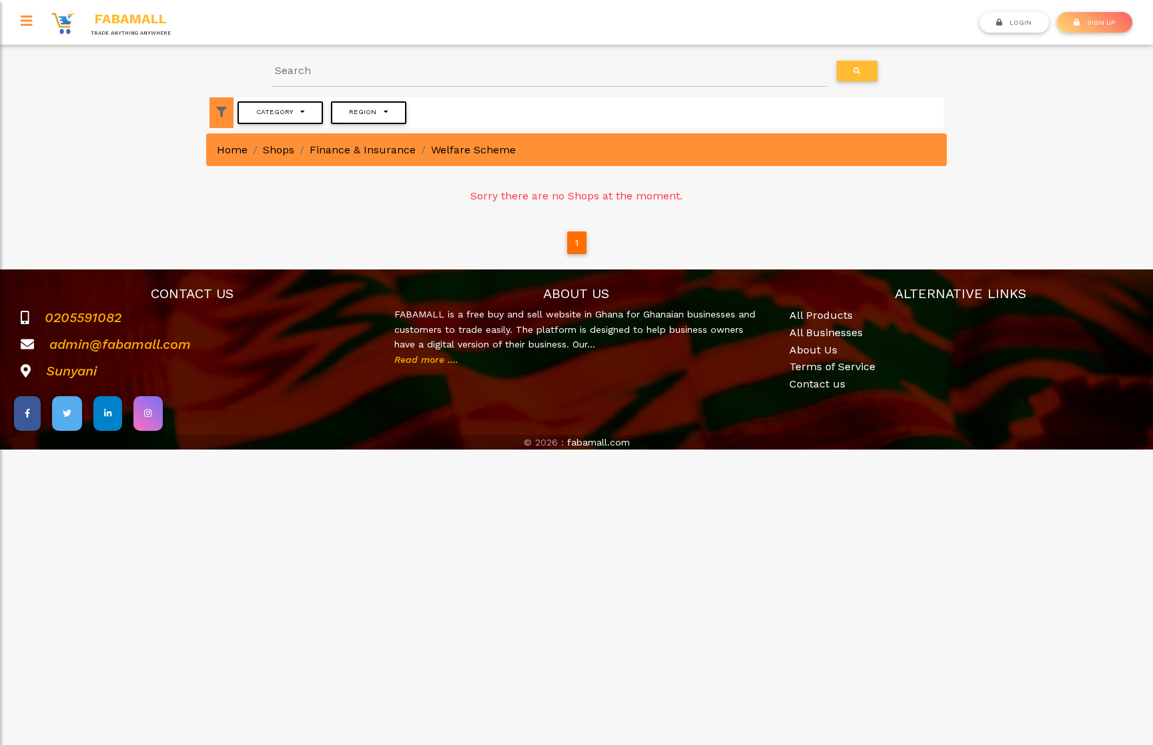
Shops (278, 149)
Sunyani (71, 371)
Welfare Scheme (473, 149)
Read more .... (426, 359)
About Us (813, 349)
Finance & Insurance (363, 149)
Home (232, 149)
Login (1020, 22)
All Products (821, 315)
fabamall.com (598, 442)
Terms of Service (832, 366)
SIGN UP (1100, 22)
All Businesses (826, 332)
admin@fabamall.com (120, 344)
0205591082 (83, 317)
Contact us (817, 384)
